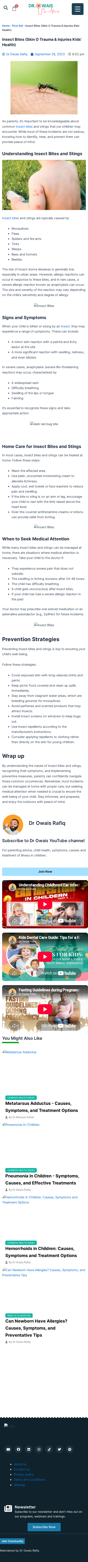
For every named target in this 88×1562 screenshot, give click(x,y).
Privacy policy (24, 1474)
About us (20, 1464)
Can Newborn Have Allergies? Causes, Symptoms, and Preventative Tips (36, 1328)
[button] (5, 7)
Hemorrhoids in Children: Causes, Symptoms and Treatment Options (41, 1252)
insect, (65, 326)
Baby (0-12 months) (19, 1315)
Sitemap (19, 1485)
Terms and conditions (29, 1480)
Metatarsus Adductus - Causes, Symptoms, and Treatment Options (41, 1107)
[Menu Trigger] (78, 9)
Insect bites (10, 218)
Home (6, 25)
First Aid (17, 25)
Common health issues (21, 1097)
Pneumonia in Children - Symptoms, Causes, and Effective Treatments (42, 1179)
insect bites (24, 126)
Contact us (22, 1469)
